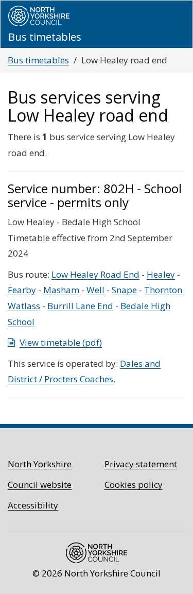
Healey (161, 274)
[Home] (39, 16)
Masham (61, 290)
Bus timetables (38, 60)
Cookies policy (133, 484)
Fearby (22, 290)
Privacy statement (140, 464)
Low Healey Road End (95, 274)
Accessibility (33, 505)
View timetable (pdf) (61, 342)
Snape (124, 290)
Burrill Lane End (80, 306)
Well (95, 290)
